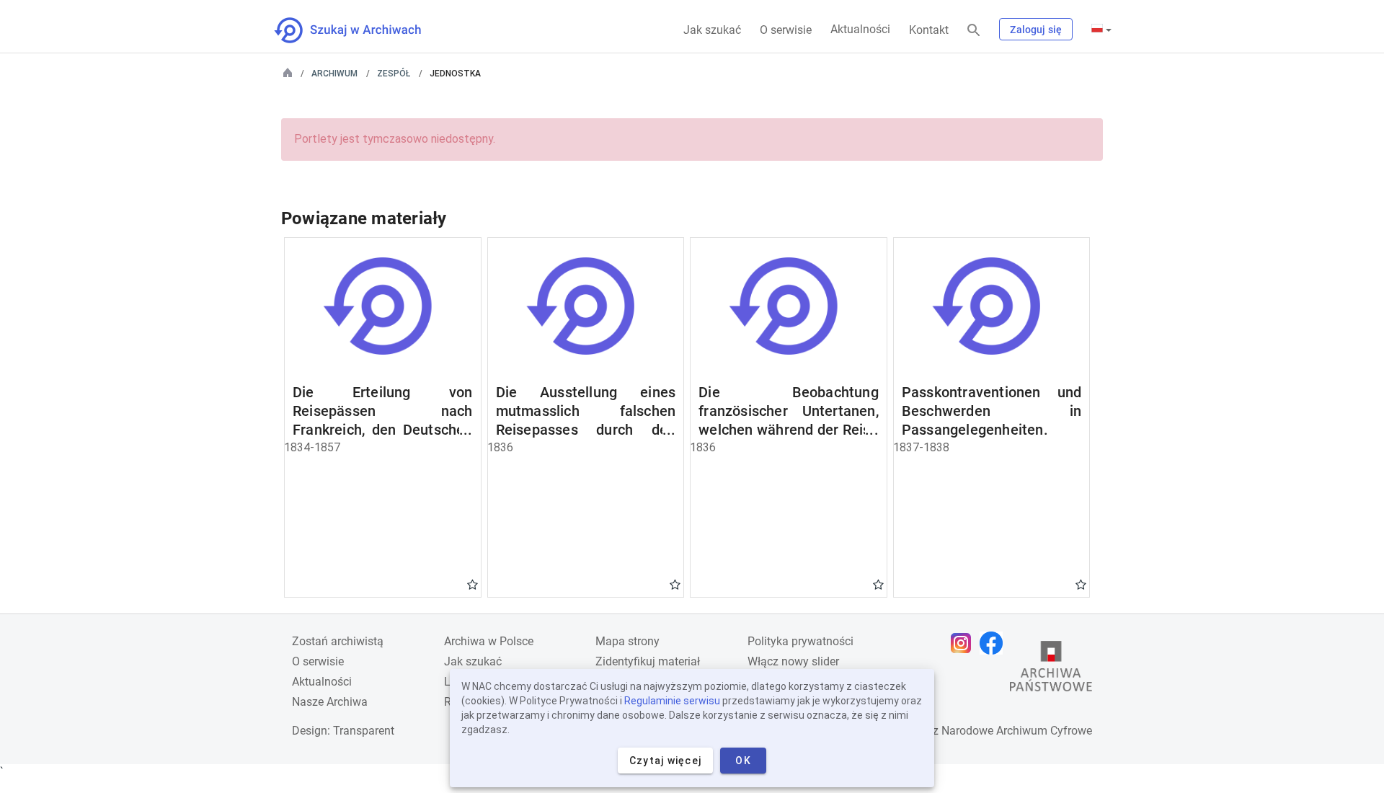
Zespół (393, 73)
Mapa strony (627, 641)
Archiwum (334, 73)
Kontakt (929, 30)
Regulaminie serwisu (672, 700)
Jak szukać (712, 30)
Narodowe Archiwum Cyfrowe (1016, 730)
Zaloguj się (1036, 29)
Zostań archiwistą (337, 641)
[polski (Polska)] (1101, 29)
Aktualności (860, 29)
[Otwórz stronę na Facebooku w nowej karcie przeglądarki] (995, 643)
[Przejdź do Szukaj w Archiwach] (360, 30)
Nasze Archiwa (330, 702)
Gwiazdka (472, 584)
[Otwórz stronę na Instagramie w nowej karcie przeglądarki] (964, 643)
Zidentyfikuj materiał (647, 661)
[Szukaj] (974, 30)
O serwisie (786, 30)
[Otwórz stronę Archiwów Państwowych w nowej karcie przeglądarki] (1051, 670)
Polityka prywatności (800, 641)
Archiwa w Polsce (488, 641)
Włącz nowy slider (793, 661)
